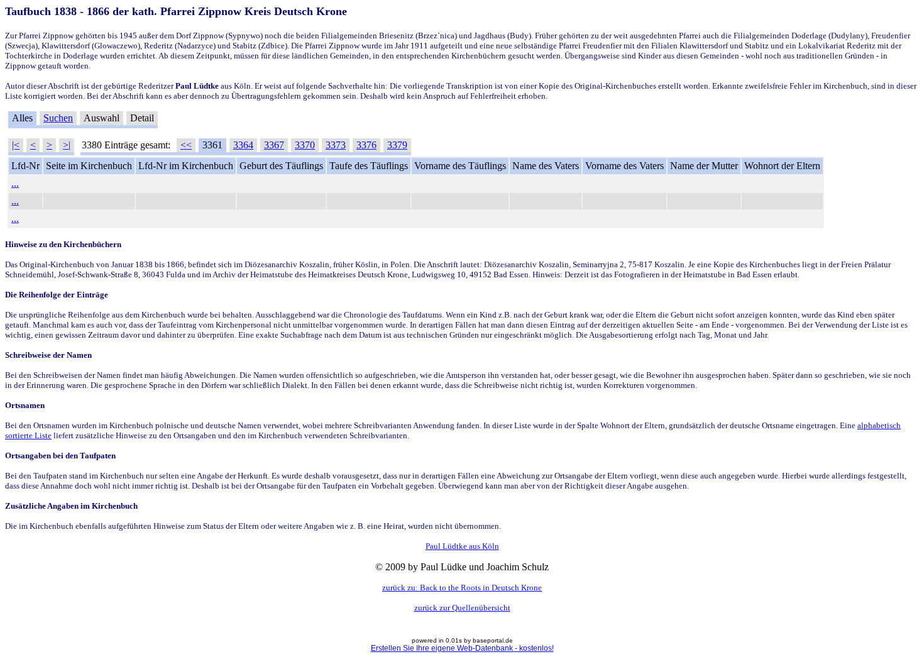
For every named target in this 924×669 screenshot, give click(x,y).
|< (15, 145)
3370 (305, 145)
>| (66, 145)
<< (186, 145)
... (15, 183)
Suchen (58, 118)
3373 (336, 145)
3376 (366, 145)
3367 (274, 145)
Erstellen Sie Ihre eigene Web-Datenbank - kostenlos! (462, 648)
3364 (243, 145)
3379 (397, 145)
